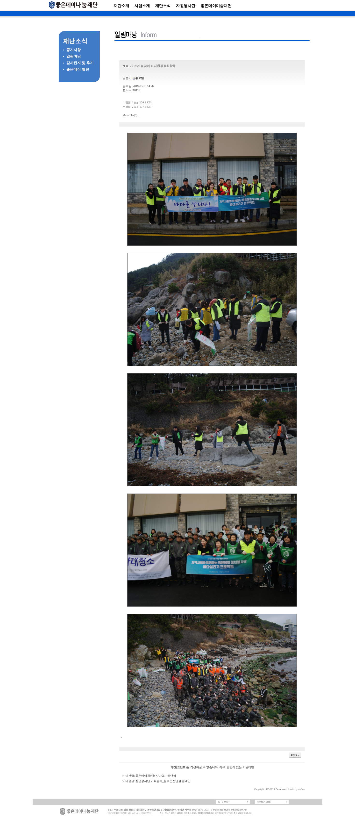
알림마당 (73, 56)
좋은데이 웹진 (77, 69)
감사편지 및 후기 (80, 63)
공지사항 (73, 50)
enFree (301, 789)
